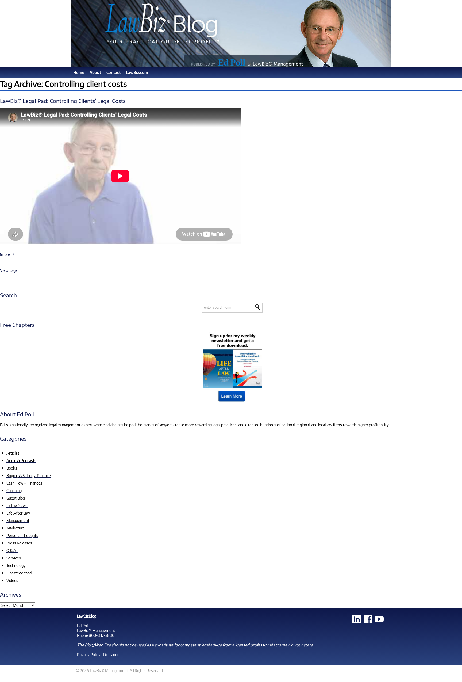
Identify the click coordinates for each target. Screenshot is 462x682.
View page (9, 270)
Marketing (15, 527)
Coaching (14, 490)
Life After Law (18, 512)
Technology (16, 565)
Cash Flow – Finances (24, 483)
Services (13, 557)
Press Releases (19, 542)
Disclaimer (112, 654)
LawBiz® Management (96, 630)
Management (17, 520)
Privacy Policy (89, 654)
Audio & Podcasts (21, 460)
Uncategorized (19, 572)
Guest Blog (15, 498)
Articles (13, 453)
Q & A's (12, 550)
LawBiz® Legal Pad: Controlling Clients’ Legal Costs (62, 100)
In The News (17, 505)
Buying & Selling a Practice (28, 475)
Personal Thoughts (22, 535)
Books (11, 468)
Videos (12, 580)
